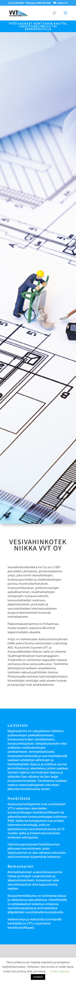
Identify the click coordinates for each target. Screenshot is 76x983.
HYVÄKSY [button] (38, 977)
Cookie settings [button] (59, 971)
